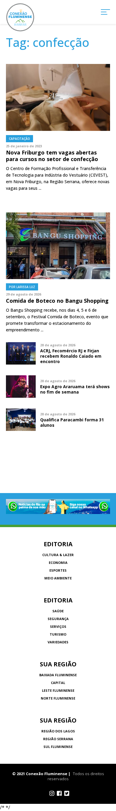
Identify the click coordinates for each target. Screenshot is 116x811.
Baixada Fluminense (58, 675)
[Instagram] (51, 793)
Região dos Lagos (58, 731)
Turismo (58, 634)
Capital (58, 682)
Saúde (58, 611)
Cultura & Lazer (58, 555)
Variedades (58, 642)
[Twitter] (66, 793)
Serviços (58, 626)
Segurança (58, 618)
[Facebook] (59, 793)
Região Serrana (58, 739)
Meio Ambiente (58, 578)
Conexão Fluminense (20, 17)
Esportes (58, 570)
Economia (58, 562)
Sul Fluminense (58, 746)
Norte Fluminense (58, 698)
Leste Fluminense (58, 690)
